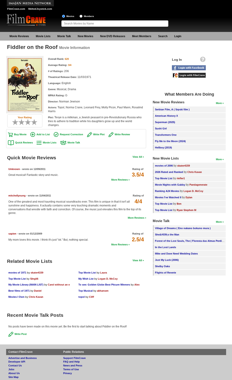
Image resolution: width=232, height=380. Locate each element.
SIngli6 (34, 278)
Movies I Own (16, 296)
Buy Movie (20, 134)
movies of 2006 (164, 165)
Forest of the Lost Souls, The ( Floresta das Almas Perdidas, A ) (193, 241)
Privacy (67, 373)
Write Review (122, 134)
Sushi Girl (161, 128)
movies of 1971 (17, 272)
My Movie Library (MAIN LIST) (26, 284)
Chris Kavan (36, 296)
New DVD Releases (112, 36)
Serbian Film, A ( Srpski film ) (172, 109)
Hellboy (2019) (163, 147)
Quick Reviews (24, 142)
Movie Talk (64, 36)
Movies (70, 16)
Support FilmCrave (74, 358)
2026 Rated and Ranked (169, 172)
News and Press (72, 365)
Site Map (13, 377)
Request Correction (71, 134)
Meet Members (141, 36)
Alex (137, 284)
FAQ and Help (71, 361)
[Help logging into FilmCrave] (202, 60)
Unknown (14, 169)
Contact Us (15, 365)
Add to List (43, 134)
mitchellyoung (17, 195)
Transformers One (165, 134)
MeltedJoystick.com (40, 8)
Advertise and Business (22, 358)
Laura (103, 272)
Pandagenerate (198, 184)
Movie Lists (43, 36)
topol (81, 296)
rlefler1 (181, 178)
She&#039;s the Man (167, 234)
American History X (166, 115)
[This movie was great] (32, 122)
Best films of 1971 (19, 290)
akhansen (103, 290)
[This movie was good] (29, 122)
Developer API (16, 361)
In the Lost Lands (165, 247)
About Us (14, 373)
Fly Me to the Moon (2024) (170, 141)
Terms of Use (71, 369)
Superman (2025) (165, 122)
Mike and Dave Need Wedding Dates (176, 253)
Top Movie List (17, 278)
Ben (179, 203)
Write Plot (99, 134)
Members (89, 16)
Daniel (37, 290)
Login (177, 36)
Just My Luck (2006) (167, 260)
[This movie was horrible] (16, 122)
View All (137, 156)
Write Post (20, 334)
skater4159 (37, 272)
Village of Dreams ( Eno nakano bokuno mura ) (183, 228)
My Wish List (86, 278)
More (219, 103)
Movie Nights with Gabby (170, 184)
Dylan (189, 197)
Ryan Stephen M (186, 210)
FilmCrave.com (16, 8)
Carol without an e (59, 284)
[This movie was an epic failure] (13, 122)
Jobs (11, 369)
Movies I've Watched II (168, 197)
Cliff (91, 296)
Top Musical (85, 290)
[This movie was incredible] (35, 122)
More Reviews (119, 179)
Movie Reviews (19, 36)
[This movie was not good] (20, 122)
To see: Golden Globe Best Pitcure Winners (104, 284)
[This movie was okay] (26, 122)
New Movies (85, 36)
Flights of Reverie (165, 272)
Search (162, 36)
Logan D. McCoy (108, 278)
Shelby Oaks (162, 266)
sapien (12, 233)
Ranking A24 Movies (167, 191)
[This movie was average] (23, 122)
